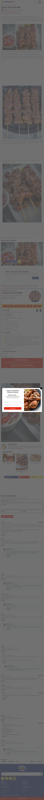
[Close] (41, 388)
